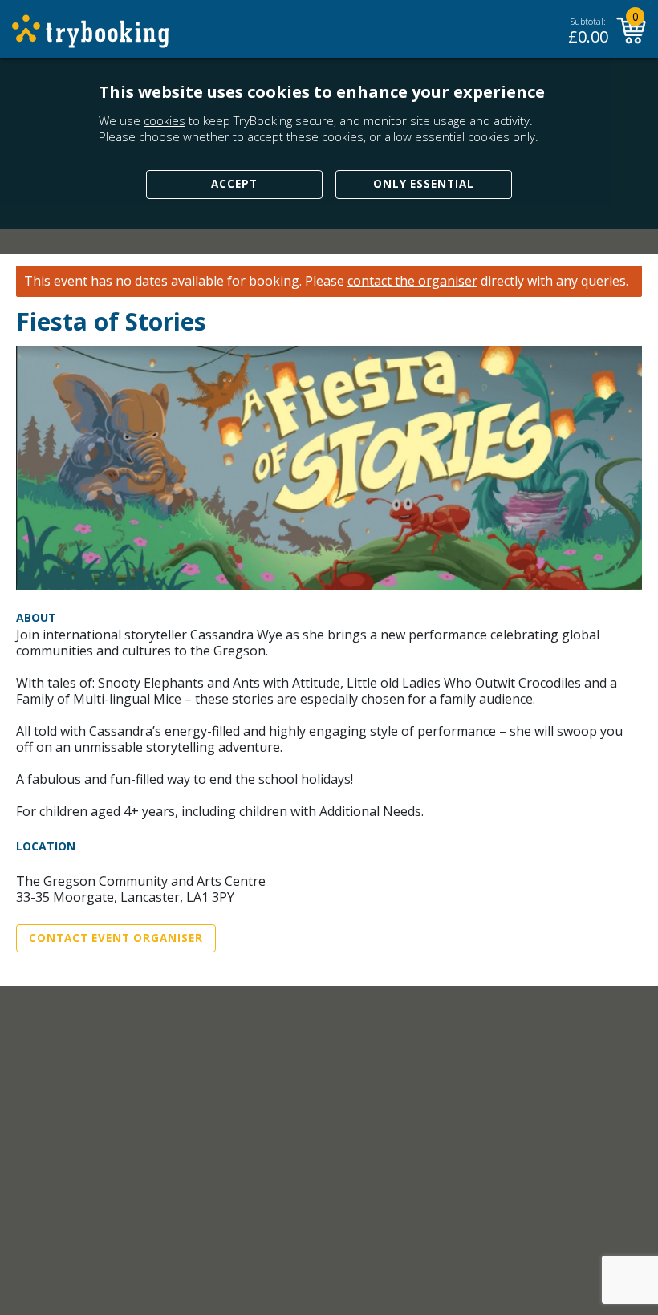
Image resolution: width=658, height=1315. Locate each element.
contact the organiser (412, 281)
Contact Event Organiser (116, 938)
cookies (164, 120)
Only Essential (423, 184)
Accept (234, 184)
